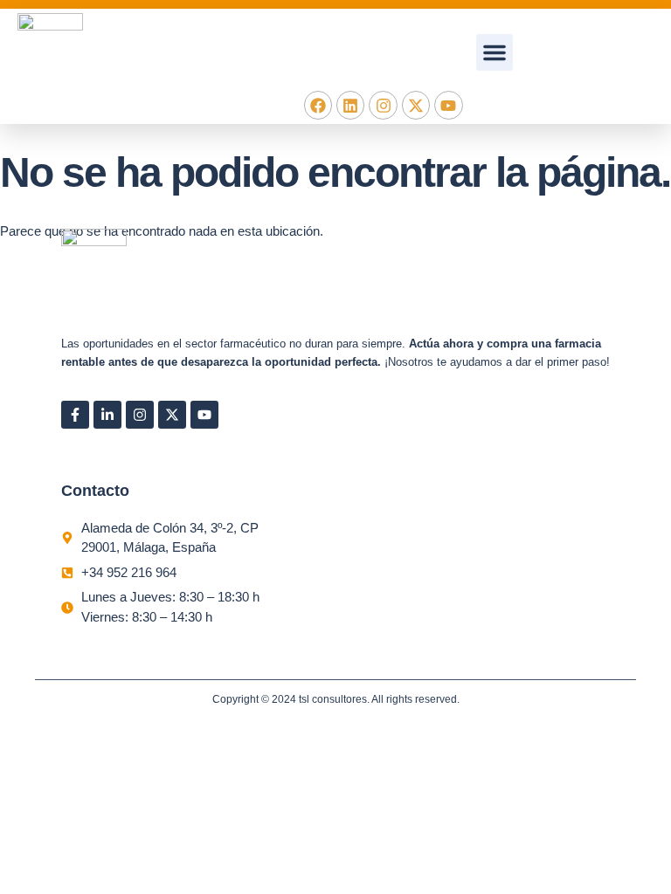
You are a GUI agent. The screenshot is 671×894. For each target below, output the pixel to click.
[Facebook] (318, 105)
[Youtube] (448, 105)
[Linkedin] (350, 105)
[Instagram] (383, 105)
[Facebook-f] (75, 415)
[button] (494, 52)
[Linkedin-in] (107, 415)
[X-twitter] (416, 105)
